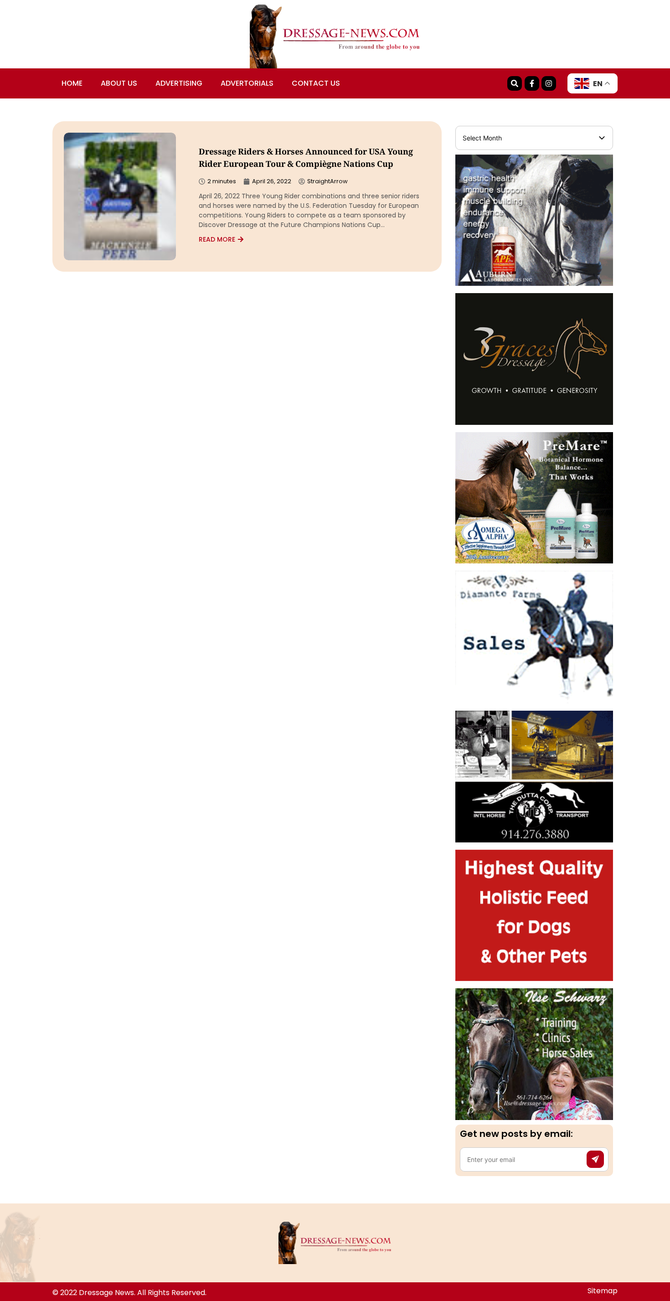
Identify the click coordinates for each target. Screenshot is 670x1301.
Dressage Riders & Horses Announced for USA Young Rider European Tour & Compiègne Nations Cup (306, 159)
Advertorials (247, 83)
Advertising (178, 83)
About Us (119, 83)
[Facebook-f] (532, 83)
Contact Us (316, 83)
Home (72, 83)
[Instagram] (548, 83)
